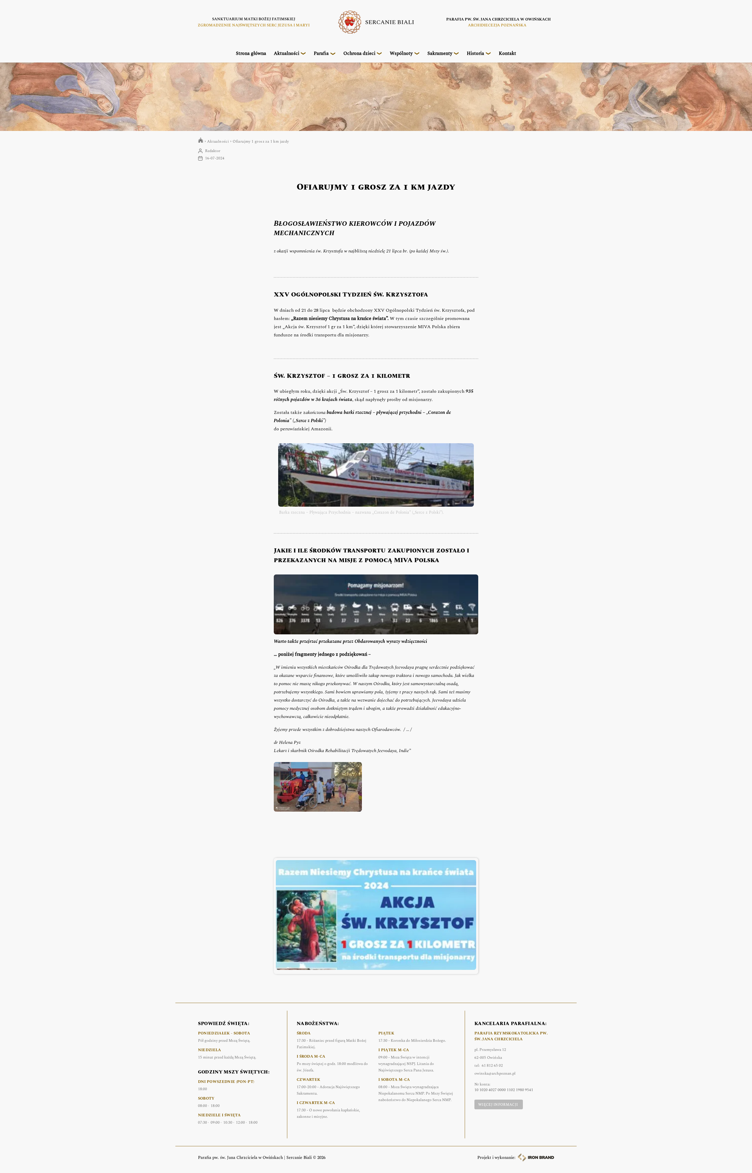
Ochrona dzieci (359, 53)
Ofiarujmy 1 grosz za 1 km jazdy (261, 141)
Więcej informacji (498, 1105)
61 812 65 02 (492, 1065)
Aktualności (286, 53)
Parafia (321, 53)
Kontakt (507, 53)
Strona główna (251, 53)
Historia (475, 53)
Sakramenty (439, 53)
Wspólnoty (401, 53)
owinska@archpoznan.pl (495, 1073)
